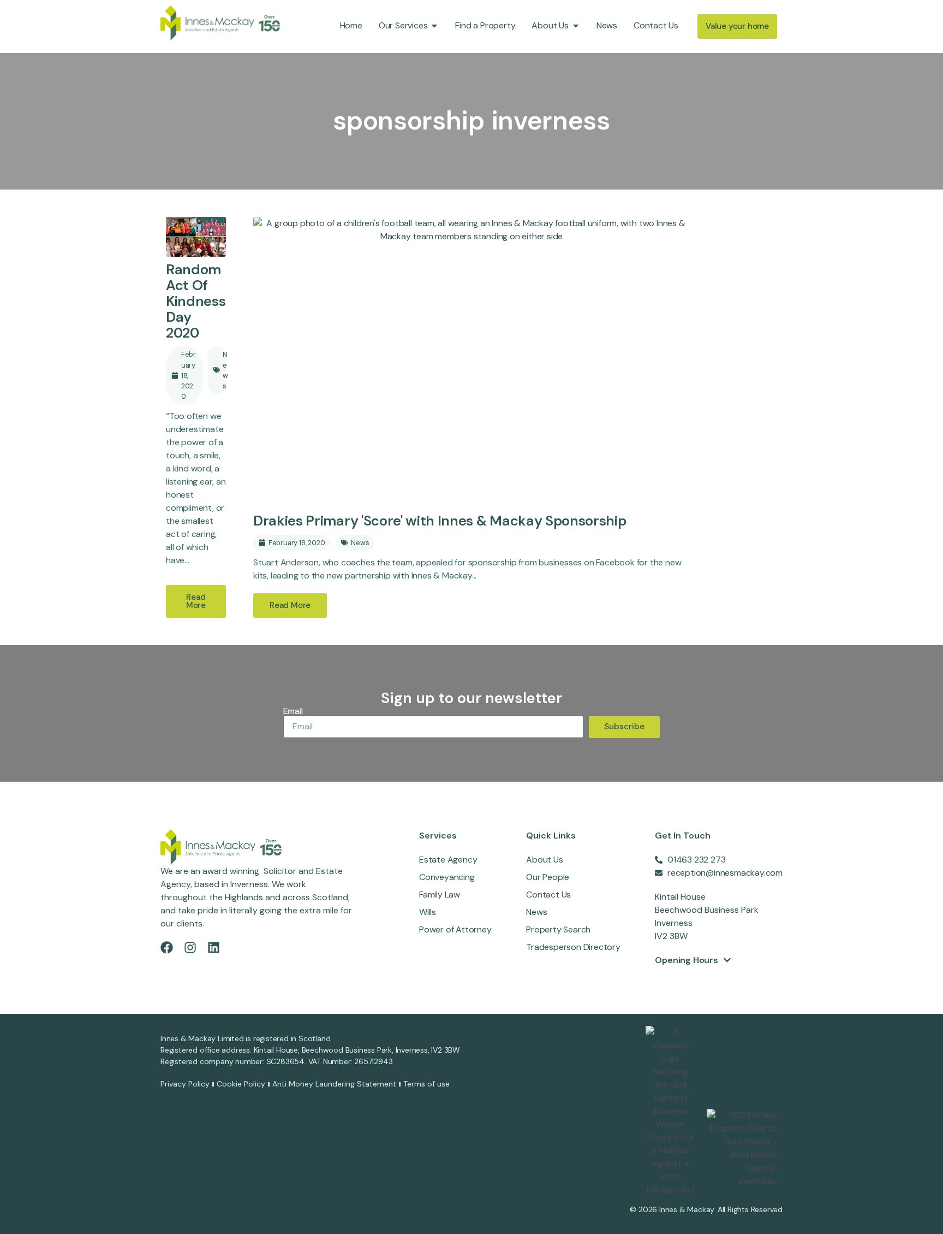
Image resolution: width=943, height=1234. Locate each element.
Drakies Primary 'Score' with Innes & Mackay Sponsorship (439, 521)
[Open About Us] (575, 25)
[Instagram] (190, 947)
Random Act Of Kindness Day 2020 (195, 301)
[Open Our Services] (434, 25)
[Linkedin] (213, 947)
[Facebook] (166, 947)
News (225, 370)
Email (293, 711)
